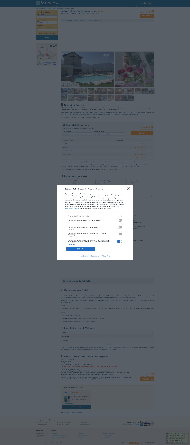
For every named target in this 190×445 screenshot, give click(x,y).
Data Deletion (84, 256)
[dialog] (95, 222)
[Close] (129, 189)
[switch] (119, 220)
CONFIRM (80, 249)
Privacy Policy (106, 256)
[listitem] (95, 216)
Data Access (95, 256)
